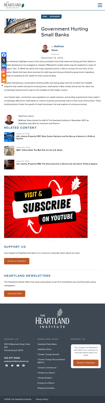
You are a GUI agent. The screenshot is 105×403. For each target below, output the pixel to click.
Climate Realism (45, 378)
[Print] (3, 75)
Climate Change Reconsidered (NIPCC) (51, 361)
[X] (3, 60)
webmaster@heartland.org (16, 361)
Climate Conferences (47, 368)
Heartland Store (44, 349)
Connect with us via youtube (17, 365)
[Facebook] (3, 55)
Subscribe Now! (15, 294)
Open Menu (100, 5)
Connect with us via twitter (12, 365)
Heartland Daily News (47, 344)
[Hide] (2, 85)
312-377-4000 (12, 358)
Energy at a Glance (46, 383)
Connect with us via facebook (6, 365)
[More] (3, 80)
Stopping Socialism (46, 388)
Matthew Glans (26, 116)
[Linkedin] (3, 65)
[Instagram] (3, 70)
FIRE (45, 16)
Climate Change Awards (48, 355)
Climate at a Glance (46, 373)
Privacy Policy (42, 399)
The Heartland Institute (15, 5)
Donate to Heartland (17, 261)
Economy (55, 16)
